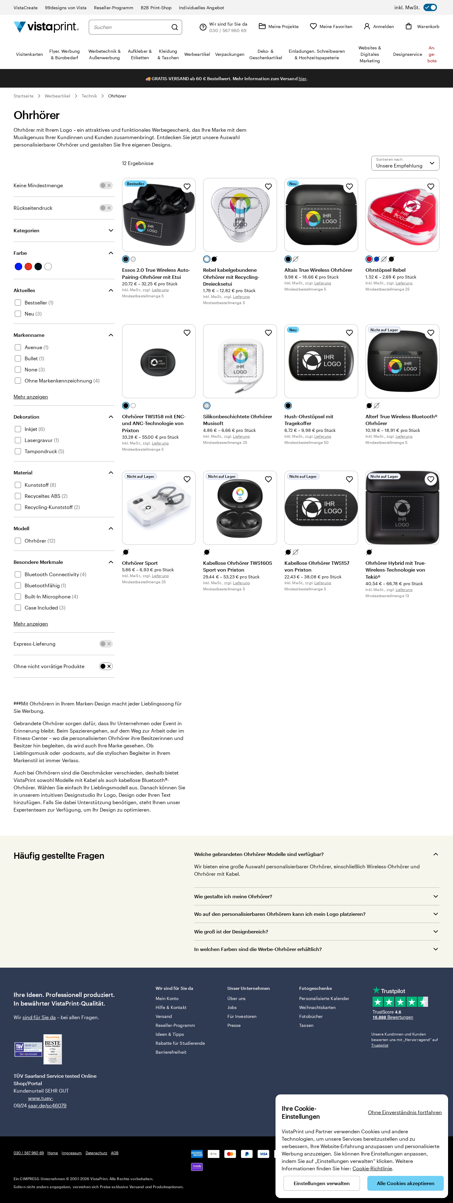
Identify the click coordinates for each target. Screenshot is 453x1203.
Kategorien (26, 230)
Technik (89, 95)
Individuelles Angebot (201, 7)
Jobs (232, 1007)
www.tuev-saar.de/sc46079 (37, 1101)
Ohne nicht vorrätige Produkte (49, 666)
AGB (114, 1153)
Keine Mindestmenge (38, 185)
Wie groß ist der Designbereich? (231, 931)
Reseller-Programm (113, 7)
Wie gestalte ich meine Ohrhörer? (233, 896)
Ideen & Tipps (170, 1034)
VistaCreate (26, 7)
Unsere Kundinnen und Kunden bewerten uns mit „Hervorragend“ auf (404, 1039)
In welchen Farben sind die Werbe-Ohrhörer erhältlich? (258, 949)
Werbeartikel (58, 95)
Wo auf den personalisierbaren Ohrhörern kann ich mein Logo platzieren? (279, 914)
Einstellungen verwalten (322, 1183)
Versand (164, 1016)
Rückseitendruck (33, 208)
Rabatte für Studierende (180, 1043)
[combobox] (131, 27)
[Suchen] (175, 27)
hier (302, 78)
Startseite (24, 95)
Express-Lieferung (34, 644)
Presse (234, 1025)
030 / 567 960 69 (29, 1153)
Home (52, 1153)
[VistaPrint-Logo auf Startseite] (46, 27)
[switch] (415, 7)
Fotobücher (311, 1016)
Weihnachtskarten (317, 1007)
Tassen (306, 1025)
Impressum (72, 1153)
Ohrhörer (117, 95)
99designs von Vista (66, 7)
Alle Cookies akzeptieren (406, 1183)
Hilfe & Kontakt (171, 1007)
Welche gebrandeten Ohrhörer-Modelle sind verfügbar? (259, 854)
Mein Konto (167, 998)
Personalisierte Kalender (324, 998)
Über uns (236, 998)
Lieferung (160, 289)
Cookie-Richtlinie (372, 1168)
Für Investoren (241, 1016)
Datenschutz (96, 1153)
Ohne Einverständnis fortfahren (405, 1112)
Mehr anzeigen (31, 396)
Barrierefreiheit (171, 1052)
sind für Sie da (39, 1017)
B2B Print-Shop (156, 7)
